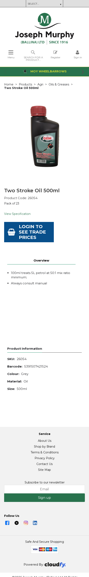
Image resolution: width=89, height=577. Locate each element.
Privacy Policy (45, 458)
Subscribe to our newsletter (45, 482)
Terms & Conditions (45, 452)
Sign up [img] (44, 498)
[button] (5, 72)
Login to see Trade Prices (32, 232)
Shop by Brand (44, 446)
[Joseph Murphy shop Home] (44, 44)
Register (55, 57)
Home (8, 84)
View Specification (17, 213)
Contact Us (44, 464)
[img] (7, 523)
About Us (44, 441)
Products (25, 84)
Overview (41, 260)
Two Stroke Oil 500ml (21, 88)
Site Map (44, 470)
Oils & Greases (59, 84)
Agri (40, 84)
